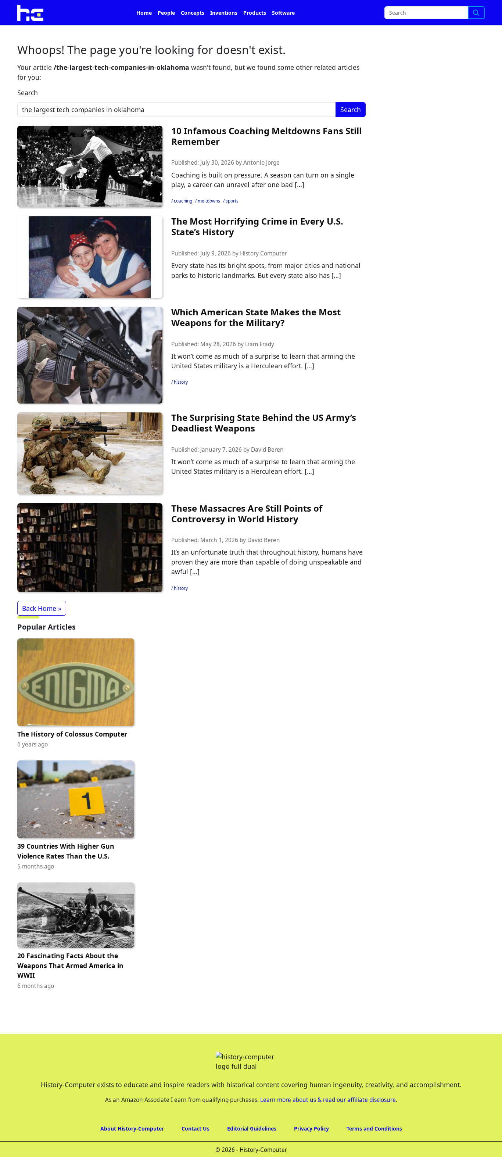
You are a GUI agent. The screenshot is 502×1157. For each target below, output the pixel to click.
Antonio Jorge (261, 162)
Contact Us (195, 1128)
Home (144, 12)
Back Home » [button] (41, 608)
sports (232, 201)
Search (27, 92)
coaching (183, 201)
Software (283, 12)
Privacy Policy (311, 1128)
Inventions (223, 12)
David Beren (267, 450)
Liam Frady (259, 344)
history (181, 382)
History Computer (263, 253)
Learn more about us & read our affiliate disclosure (328, 1100)
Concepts (192, 12)
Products (254, 12)
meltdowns (209, 201)
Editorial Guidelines (251, 1128)
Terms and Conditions (374, 1128)
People (166, 12)
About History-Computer (132, 1128)
